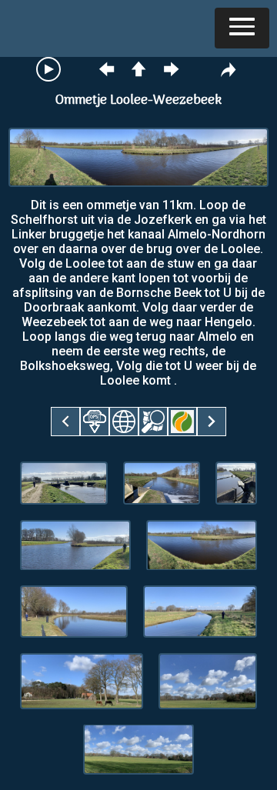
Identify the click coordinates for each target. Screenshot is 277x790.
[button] (242, 28)
